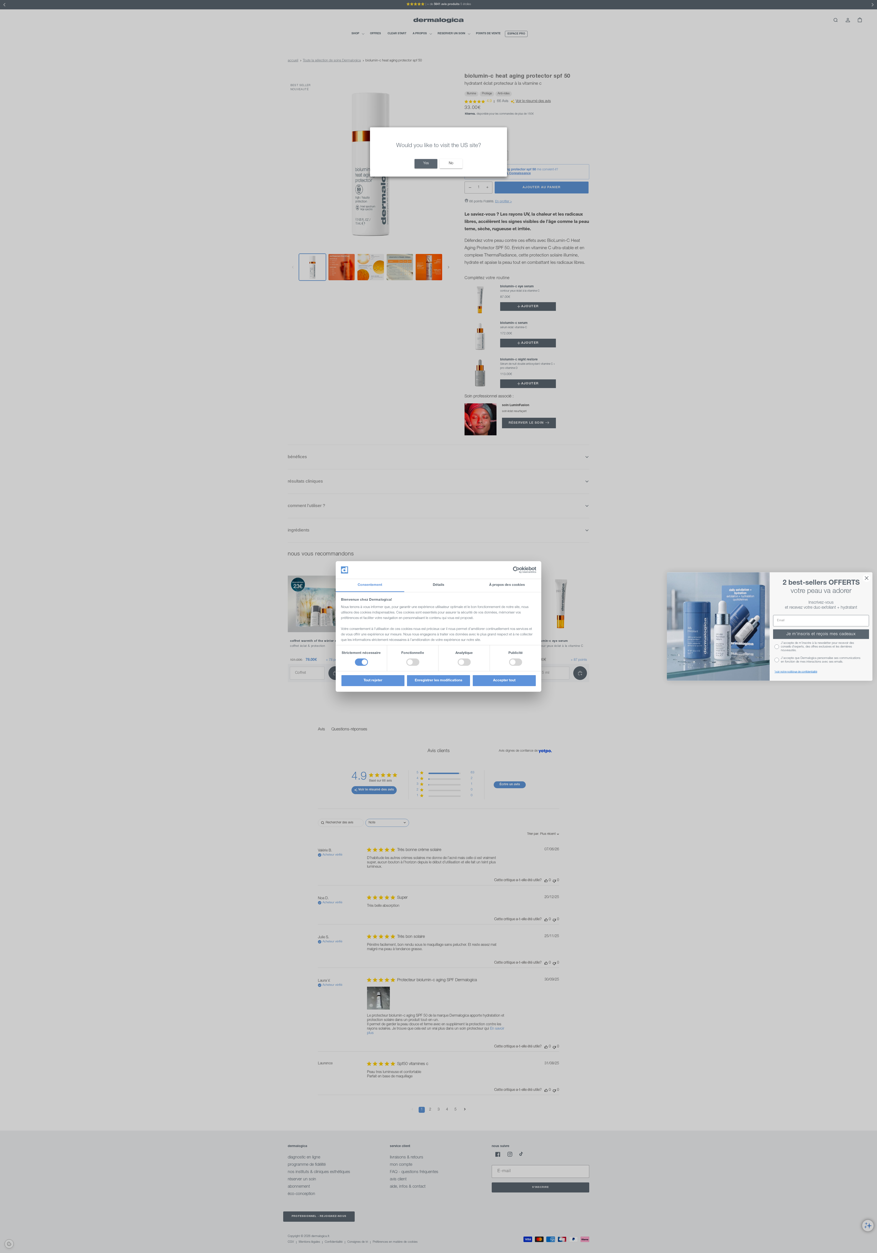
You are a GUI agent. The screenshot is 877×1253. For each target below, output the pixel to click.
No (451, 164)
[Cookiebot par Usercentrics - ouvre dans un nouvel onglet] (516, 569)
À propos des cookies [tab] (507, 585)
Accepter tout (504, 680)
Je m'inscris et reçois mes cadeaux (821, 634)
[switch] (412, 662)
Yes (426, 164)
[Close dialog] (867, 578)
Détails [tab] (438, 585)
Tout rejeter (373, 680)
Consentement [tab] (370, 585)
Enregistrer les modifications (438, 680)
